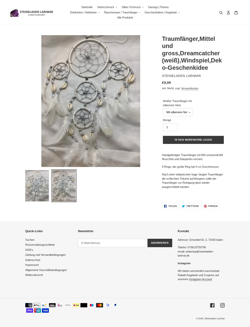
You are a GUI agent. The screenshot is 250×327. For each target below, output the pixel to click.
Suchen (29, 239)
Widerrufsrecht (34, 274)
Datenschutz (32, 259)
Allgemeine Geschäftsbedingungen (46, 270)
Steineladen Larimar (214, 318)
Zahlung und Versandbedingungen (45, 254)
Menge (167, 120)
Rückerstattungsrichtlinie (40, 244)
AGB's (29, 249)
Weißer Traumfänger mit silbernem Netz (177, 103)
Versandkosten (189, 88)
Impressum (32, 264)
